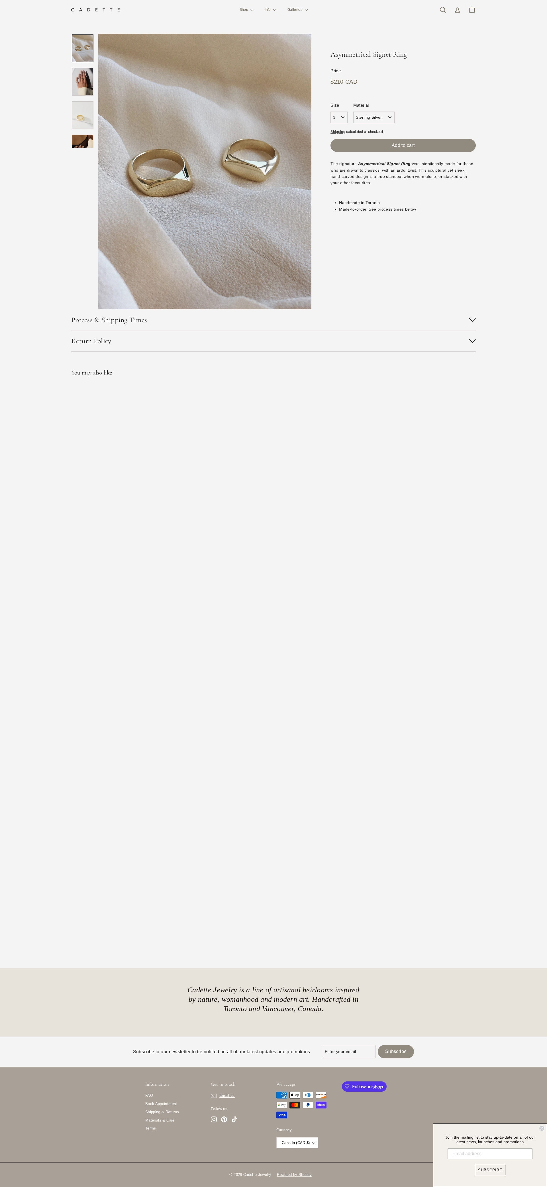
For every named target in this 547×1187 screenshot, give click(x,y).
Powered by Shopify (294, 1174)
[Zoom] (204, 171)
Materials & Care (160, 1120)
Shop (244, 10)
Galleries (295, 10)
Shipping (337, 132)
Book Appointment (161, 1104)
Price (335, 70)
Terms (150, 1128)
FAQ (149, 1095)
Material (361, 105)
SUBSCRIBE (490, 1170)
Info (268, 10)
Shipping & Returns (162, 1112)
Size (334, 105)
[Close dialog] (542, 1128)
